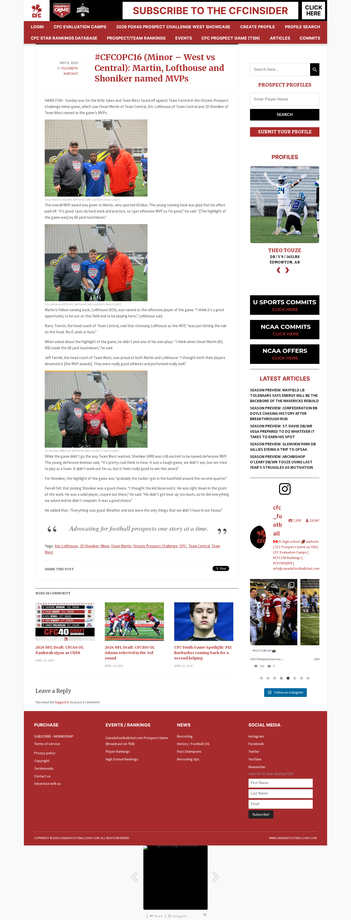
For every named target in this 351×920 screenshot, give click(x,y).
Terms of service (47, 743)
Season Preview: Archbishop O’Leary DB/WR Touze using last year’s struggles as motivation (281, 462)
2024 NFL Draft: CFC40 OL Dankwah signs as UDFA (59, 650)
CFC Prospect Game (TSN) (230, 38)
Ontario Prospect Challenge (155, 546)
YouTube (254, 759)
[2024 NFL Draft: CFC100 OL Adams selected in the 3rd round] (134, 623)
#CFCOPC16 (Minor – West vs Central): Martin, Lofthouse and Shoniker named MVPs (159, 68)
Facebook (256, 743)
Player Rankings (118, 751)
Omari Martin (121, 546)
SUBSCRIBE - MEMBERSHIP (53, 736)
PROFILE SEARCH (302, 26)
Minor (104, 546)
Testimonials (43, 768)
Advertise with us (47, 783)
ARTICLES (280, 38)
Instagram (256, 736)
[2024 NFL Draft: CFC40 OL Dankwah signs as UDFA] (65, 623)
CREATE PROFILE (257, 26)
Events (183, 38)
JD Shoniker (89, 546)
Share (158, 916)
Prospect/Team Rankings (136, 38)
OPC (183, 546)
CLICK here (313, 10)
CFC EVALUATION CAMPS (80, 26)
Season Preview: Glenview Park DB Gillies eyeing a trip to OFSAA (283, 446)
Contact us (42, 776)
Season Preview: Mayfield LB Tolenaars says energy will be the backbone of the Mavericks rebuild (284, 395)
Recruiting (185, 736)
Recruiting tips (188, 759)
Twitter (254, 751)
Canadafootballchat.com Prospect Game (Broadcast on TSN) (137, 740)
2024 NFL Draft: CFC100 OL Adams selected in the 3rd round (130, 652)
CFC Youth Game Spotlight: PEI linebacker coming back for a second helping (203, 652)
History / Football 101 (193, 743)
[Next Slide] (217, 874)
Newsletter (257, 767)
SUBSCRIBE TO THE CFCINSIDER (210, 10)
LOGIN (37, 26)
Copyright (41, 760)
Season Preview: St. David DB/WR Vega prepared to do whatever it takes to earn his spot (282, 431)
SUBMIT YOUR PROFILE (285, 132)
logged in (62, 702)
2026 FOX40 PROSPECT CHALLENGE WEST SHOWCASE (173, 26)
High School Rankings (122, 759)
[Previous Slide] (134, 874)
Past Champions (189, 751)
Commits (310, 38)
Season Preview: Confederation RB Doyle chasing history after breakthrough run (283, 413)
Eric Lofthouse (66, 546)
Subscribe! (261, 814)
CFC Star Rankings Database (64, 38)
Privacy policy (45, 753)
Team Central (199, 546)
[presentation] (278, 269)
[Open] (285, 612)
